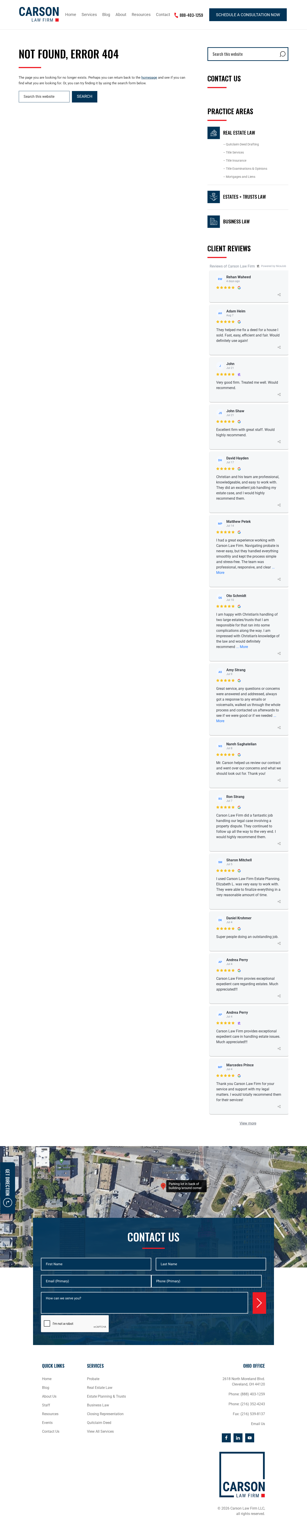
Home (46, 1379)
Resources (50, 1414)
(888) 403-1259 (252, 1394)
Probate (93, 1379)
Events (47, 1423)
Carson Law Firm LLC (39, 14)
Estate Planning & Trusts (106, 1396)
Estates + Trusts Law (244, 196)
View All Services (100, 1431)
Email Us (258, 1424)
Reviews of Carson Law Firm (232, 266)
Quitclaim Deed (99, 1423)
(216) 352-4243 (252, 1404)
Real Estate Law (239, 132)
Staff (46, 1405)
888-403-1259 (191, 15)
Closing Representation (105, 1414)
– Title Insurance (234, 160)
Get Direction (7, 1182)
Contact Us (50, 1431)
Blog (45, 1387)
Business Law (236, 221)
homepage (149, 78)
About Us (49, 1396)
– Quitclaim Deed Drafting (241, 144)
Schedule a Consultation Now (248, 14)
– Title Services (233, 152)
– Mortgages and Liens (239, 176)
